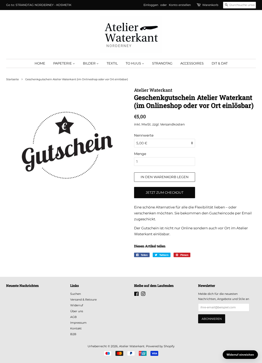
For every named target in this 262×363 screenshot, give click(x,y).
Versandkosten (172, 124)
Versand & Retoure (83, 299)
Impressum (78, 323)
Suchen (75, 294)
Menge (140, 154)
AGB (73, 317)
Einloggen (150, 5)
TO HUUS (134, 63)
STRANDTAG (162, 63)
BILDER (89, 63)
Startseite (12, 79)
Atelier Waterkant (132, 346)
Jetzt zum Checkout (164, 193)
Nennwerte (144, 135)
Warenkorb (210, 5)
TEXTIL (112, 63)
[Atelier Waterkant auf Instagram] (143, 294)
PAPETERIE (63, 63)
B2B (73, 334)
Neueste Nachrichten (22, 285)
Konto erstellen (180, 5)
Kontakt (76, 328)
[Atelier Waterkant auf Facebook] (136, 294)
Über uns (76, 311)
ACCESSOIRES (192, 63)
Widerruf (76, 305)
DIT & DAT (220, 63)
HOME (40, 63)
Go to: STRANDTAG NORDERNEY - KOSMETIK (38, 5)
